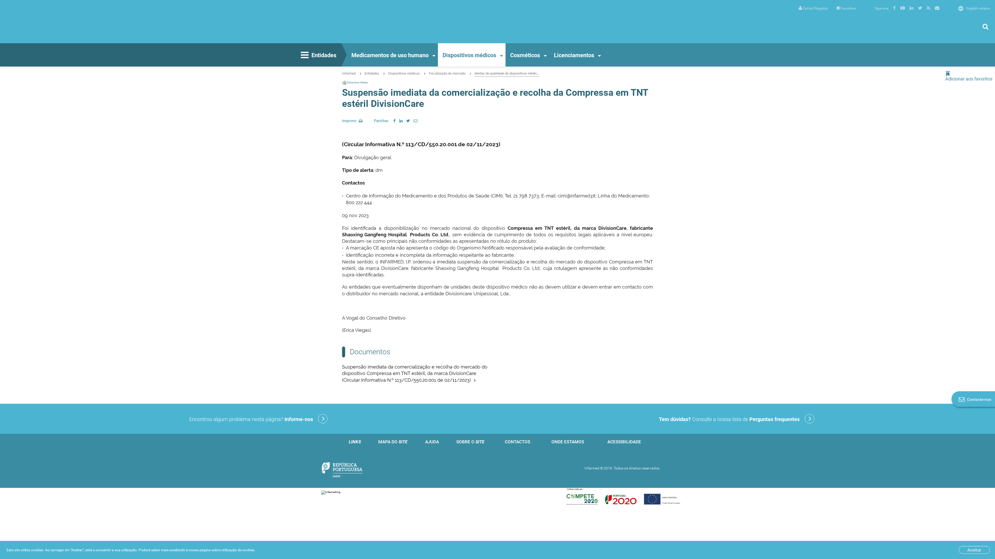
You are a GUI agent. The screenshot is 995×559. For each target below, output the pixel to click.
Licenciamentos (574, 55)
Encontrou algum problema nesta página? (251, 419)
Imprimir (350, 121)
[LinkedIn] (401, 121)
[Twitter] (408, 121)
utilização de (237, 550)
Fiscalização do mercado (447, 73)
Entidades (323, 55)
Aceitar (974, 550)
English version (974, 8)
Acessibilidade (624, 441)
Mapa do (392, 441)
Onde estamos (567, 441)
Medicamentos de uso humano (390, 55)
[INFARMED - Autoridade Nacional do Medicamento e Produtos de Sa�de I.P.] (55, 21)
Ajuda (432, 441)
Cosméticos (525, 55)
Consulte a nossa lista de (729, 419)
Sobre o (470, 441)
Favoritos (848, 8)
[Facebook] (394, 121)
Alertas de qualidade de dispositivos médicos (506, 73)
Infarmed (349, 73)
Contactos (517, 441)
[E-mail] (415, 121)
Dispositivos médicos (469, 55)
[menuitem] (813, 8)
